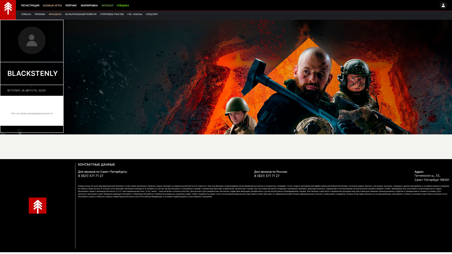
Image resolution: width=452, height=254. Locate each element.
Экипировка (89, 5)
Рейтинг (71, 5)
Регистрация (30, 5)
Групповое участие (112, 14)
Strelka (26, 14)
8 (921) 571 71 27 (90, 176)
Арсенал (107, 5)
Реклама (40, 14)
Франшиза (55, 14)
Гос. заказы (134, 14)
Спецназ (123, 5)
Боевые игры (52, 5)
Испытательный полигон (81, 14)
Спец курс (152, 14)
